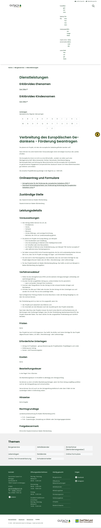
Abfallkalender (57, 487)
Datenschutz (30, 519)
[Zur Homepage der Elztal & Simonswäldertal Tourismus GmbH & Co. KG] (84, 521)
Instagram (80, 481)
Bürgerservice (64, 9)
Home (10, 68)
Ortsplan (55, 502)
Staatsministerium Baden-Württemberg (31, 203)
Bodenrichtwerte (58, 505)
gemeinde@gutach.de (15, 488)
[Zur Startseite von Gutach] (15, 5)
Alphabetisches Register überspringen (31, 114)
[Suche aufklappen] (93, 6)
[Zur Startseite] (64, 521)
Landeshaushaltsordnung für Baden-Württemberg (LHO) (37, 414)
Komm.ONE (40, 523)
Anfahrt (13, 497)
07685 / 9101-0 (16, 490)
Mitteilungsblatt (69, 32)
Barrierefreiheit (12, 519)
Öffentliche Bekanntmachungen (59, 482)
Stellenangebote (64, 55)
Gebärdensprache (92, 1)
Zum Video (22, 89)
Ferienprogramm (58, 494)
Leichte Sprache (80, 1)
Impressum (21, 519)
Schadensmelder (69, 43)
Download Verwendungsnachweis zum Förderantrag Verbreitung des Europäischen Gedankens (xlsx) (49, 186)
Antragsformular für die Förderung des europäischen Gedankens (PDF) (45, 183)
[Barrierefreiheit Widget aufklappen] (97, 135)
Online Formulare (65, 21)
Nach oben (97, 500)
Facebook (81, 477)
